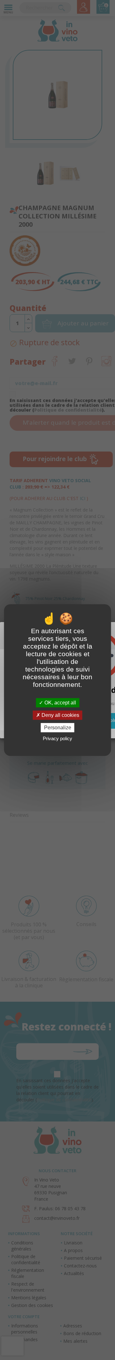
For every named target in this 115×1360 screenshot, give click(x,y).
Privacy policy (57, 738)
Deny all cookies (59, 715)
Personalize (57, 727)
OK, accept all (59, 702)
